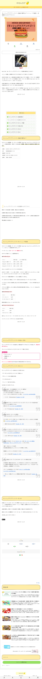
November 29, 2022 (20, 397)
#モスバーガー (19, 441)
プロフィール (35, 675)
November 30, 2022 (19, 408)
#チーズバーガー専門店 (29, 441)
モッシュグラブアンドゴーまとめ (14, 132)
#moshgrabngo (6, 442)
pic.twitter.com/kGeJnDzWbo (29, 394)
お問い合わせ (21, 675)
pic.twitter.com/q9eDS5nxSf (14, 432)
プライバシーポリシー (7, 675)
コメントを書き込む (21, 662)
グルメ (4, 519)
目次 (20, 112)
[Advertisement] (21, 102)
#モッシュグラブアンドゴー (16, 442)
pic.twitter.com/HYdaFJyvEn (10, 471)
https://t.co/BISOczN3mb (24, 469)
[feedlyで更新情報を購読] (20, 555)
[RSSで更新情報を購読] (22, 555)
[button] (27, 46)
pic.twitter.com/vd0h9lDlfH (29, 451)
